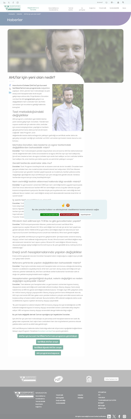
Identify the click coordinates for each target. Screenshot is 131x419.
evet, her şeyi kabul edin (50, 214)
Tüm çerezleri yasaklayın (70, 214)
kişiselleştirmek (86, 214)
